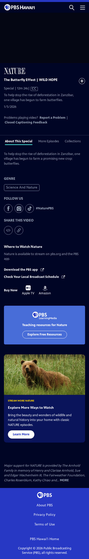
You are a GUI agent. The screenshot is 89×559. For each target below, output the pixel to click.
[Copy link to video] (19, 230)
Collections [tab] (73, 141)
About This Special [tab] (18, 141)
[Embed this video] (8, 230)
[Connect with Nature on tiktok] (29, 208)
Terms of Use (44, 524)
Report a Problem (53, 118)
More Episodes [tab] (48, 141)
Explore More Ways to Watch (31, 408)
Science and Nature (21, 187)
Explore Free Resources (44, 334)
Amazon (45, 290)
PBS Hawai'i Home (44, 539)
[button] (71, 7)
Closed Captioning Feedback (26, 122)
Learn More (21, 434)
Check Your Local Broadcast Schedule (32, 277)
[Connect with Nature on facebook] (8, 208)
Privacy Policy (44, 515)
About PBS (45, 505)
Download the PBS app (21, 270)
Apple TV (28, 290)
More (64, 480)
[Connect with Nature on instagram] (19, 208)
